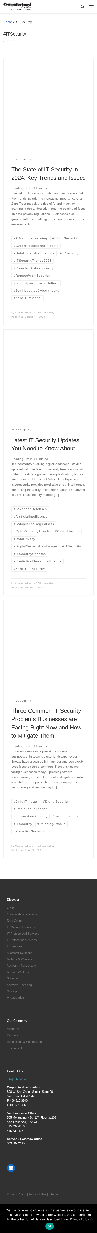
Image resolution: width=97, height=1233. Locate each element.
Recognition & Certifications (25, 1041)
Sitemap (53, 1194)
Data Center (15, 920)
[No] (91, 1218)
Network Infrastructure (21, 965)
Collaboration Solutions (22, 914)
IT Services (14, 946)
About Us (13, 1029)
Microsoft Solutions (19, 953)
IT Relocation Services (22, 940)
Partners (12, 1035)
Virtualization (15, 997)
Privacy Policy (16, 1194)
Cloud (10, 908)
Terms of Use (37, 1194)
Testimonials (15, 1048)
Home (7, 22)
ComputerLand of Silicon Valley (34, 312)
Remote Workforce (19, 972)
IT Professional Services (23, 933)
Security (12, 978)
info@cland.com (17, 1079)
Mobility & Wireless (19, 959)
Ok (50, 1226)
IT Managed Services (21, 927)
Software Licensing (19, 985)
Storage (12, 991)
